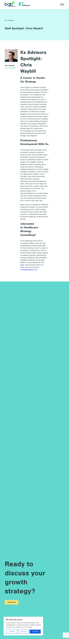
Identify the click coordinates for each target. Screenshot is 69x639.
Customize (12, 631)
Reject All (23, 631)
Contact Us (11, 602)
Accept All (35, 631)
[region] (23, 626)
